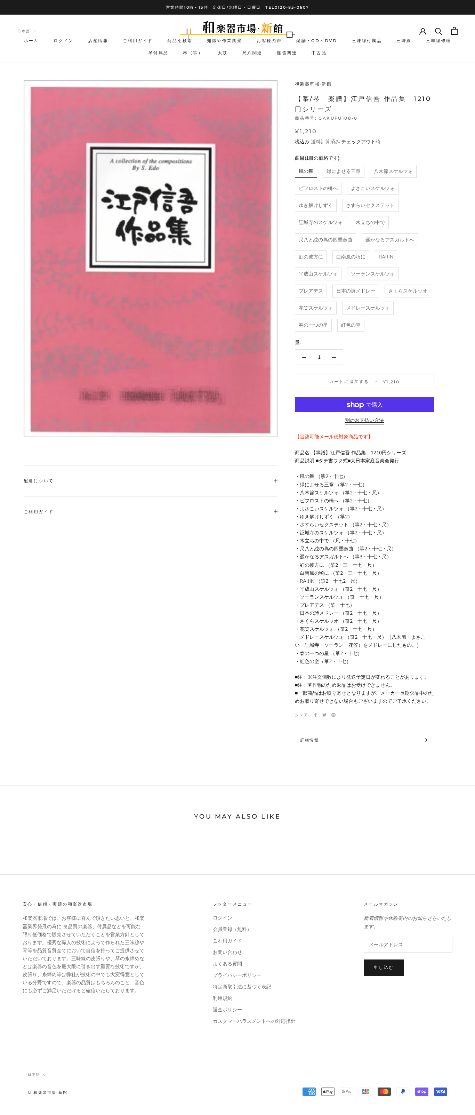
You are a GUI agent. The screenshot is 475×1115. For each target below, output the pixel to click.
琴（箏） (193, 52)
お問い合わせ (227, 952)
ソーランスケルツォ (373, 274)
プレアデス (311, 291)
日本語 (23, 31)
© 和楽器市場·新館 (47, 1092)
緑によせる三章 (344, 171)
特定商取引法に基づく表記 (242, 986)
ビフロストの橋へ (318, 188)
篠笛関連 (287, 52)
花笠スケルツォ (316, 308)
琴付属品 (158, 52)
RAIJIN (386, 257)
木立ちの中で (370, 223)
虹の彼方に (311, 257)
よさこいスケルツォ (373, 188)
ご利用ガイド (138, 40)
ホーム (31, 40)
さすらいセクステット (370, 205)
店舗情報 (98, 40)
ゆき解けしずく (316, 205)
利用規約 (222, 998)
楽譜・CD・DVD (316, 40)
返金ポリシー (227, 1009)
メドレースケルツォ (368, 308)
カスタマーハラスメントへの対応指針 (254, 1021)
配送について (39, 480)
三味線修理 (438, 40)
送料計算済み (325, 142)
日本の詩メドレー (355, 291)
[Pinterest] (333, 715)
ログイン (64, 40)
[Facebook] (315, 715)
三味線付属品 (367, 40)
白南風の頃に (350, 257)
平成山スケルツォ (318, 274)
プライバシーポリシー (237, 975)
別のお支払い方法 (364, 420)
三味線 (403, 40)
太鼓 (223, 52)
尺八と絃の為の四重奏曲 (325, 240)
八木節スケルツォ (393, 171)
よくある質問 (227, 964)
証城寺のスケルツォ (321, 223)
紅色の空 (351, 325)
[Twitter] (324, 715)
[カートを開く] (454, 31)
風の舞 (306, 171)
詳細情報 (309, 740)
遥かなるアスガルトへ (389, 240)
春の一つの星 (313, 325)
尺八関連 (252, 52)
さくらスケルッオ (407, 291)
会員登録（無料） (232, 929)
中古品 (319, 52)
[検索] (438, 30)
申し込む (384, 967)
